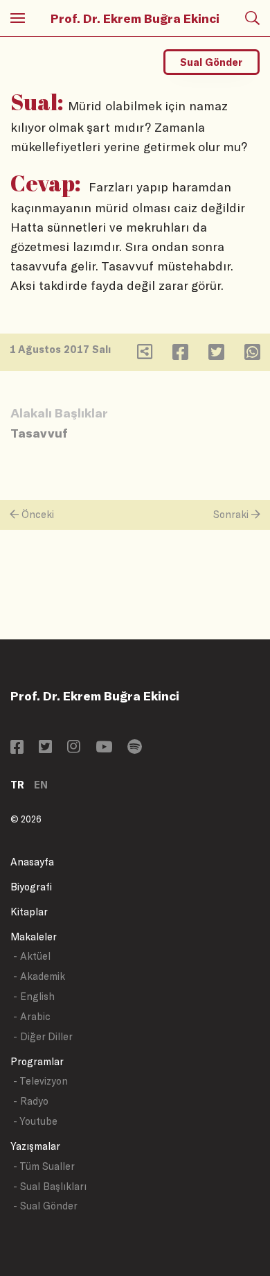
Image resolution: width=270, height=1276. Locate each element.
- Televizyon (40, 1081)
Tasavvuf (39, 432)
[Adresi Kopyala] (144, 355)
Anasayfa (32, 862)
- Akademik (39, 976)
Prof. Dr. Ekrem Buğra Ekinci (135, 18)
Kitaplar (29, 911)
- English (34, 996)
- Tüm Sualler (44, 1166)
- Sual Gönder (45, 1206)
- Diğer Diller (43, 1036)
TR (17, 785)
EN (41, 785)
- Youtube (35, 1121)
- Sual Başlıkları (50, 1186)
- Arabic (32, 1016)
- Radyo (30, 1101)
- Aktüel (32, 956)
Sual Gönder (211, 62)
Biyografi (31, 887)
